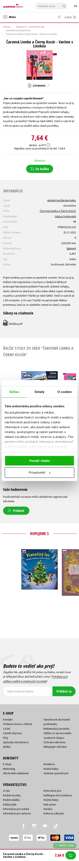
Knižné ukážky (11, 800)
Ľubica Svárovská (65, 216)
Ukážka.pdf (12, 324)
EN (75, 6)
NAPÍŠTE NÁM (66, 845)
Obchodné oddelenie (16, 773)
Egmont (71, 248)
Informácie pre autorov (17, 813)
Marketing (9, 769)
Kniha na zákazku (54, 813)
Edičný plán (9, 804)
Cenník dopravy (12, 733)
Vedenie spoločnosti (56, 773)
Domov (7, 26)
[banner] (21, 5)
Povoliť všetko (39, 460)
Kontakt (8, 719)
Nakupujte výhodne (55, 746)
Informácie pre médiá (16, 809)
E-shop (7, 764)
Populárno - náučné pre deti (30, 26)
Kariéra (48, 809)
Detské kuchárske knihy (18, 30)
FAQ (5, 738)
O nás (6, 790)
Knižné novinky (12, 795)
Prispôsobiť (37, 472)
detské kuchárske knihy (61, 200)
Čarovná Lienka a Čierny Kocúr (58, 211)
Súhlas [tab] (14, 392)
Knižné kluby (51, 769)
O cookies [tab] (65, 392)
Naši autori (50, 804)
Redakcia (49, 764)
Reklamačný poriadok (56, 728)
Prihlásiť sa (64, 691)
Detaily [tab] (40, 392)
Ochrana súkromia (54, 742)
